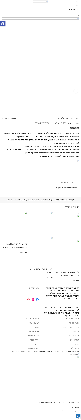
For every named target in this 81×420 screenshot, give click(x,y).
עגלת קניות (34, 340)
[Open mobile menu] (77, 3)
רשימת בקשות (33, 336)
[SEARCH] (4, 9)
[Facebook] (37, 299)
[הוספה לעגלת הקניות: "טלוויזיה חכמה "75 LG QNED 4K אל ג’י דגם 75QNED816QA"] (76, 268)
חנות (37, 327)
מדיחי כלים (74, 348)
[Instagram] (32, 299)
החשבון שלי (34, 323)
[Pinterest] (28, 299)
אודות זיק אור (33, 331)
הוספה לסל (64, 182)
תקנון (37, 344)
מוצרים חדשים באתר (35, 200)
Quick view (71, 268)
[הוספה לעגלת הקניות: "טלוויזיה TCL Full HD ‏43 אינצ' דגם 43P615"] (50, 264)
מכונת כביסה (74, 323)
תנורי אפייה (74, 340)
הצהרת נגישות (33, 348)
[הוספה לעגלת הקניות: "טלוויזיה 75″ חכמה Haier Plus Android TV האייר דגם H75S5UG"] (24, 239)
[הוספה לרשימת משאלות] (59, 268)
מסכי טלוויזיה (63, 118)
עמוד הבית (75, 118)
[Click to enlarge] (76, 91)
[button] (2, 23)
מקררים (76, 331)
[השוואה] (65, 268)
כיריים (77, 344)
